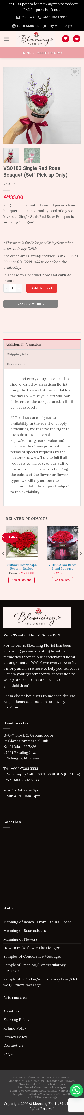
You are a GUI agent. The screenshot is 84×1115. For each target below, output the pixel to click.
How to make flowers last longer (31, 947)
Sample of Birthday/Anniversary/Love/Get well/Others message (40, 982)
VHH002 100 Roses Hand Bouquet (62, 567)
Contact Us (13, 1045)
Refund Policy (14, 1028)
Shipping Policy (16, 1019)
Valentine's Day (49, 53)
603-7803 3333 (26, 768)
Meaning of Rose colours (24, 930)
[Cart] (76, 38)
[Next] (73, 105)
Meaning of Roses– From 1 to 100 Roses (37, 922)
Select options (21, 579)
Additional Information (23, 345)
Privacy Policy (15, 1037)
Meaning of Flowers (20, 939)
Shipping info (17, 354)
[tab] (42, 344)
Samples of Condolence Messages (32, 956)
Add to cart (41, 288)
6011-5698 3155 (50, 774)
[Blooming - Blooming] (35, 39)
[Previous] (10, 105)
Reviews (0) (16, 364)
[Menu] (6, 39)
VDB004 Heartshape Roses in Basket (22, 567)
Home (26, 53)
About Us (11, 1011)
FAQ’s (8, 1054)
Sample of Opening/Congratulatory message (34, 968)
